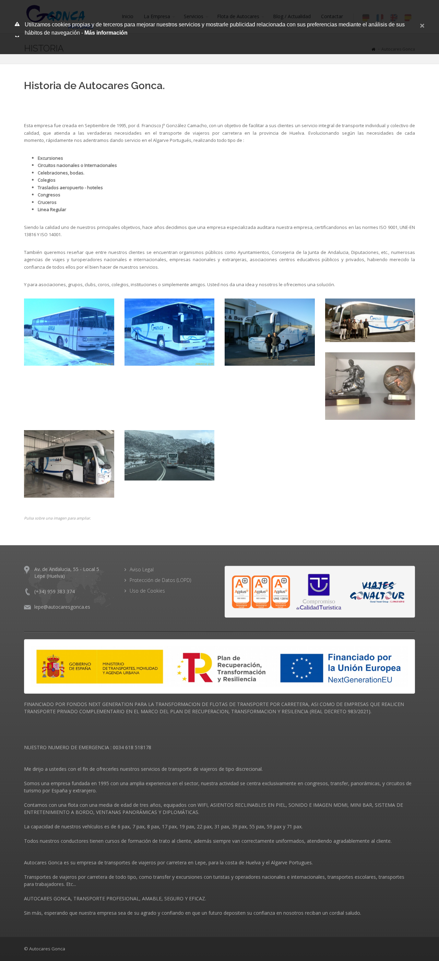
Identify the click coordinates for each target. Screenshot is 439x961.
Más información (106, 33)
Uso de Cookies (147, 590)
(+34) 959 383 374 (54, 591)
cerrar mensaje (422, 25)
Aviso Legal (142, 569)
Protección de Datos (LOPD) (160, 580)
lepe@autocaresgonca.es (62, 607)
